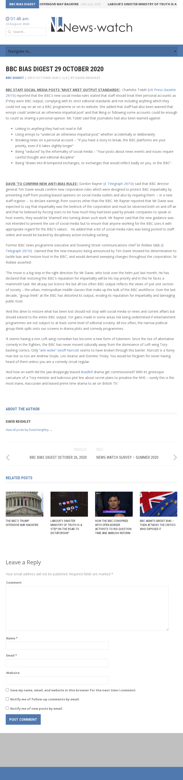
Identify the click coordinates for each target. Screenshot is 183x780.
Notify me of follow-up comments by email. (45, 699)
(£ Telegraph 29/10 (118, 183)
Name (12, 638)
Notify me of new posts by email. (36, 708)
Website (13, 673)
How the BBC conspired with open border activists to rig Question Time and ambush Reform (113, 527)
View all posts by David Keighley (29, 430)
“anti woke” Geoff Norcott (59, 350)
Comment (14, 582)
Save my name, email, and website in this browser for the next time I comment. (73, 690)
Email (11, 655)
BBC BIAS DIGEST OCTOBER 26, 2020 (58, 457)
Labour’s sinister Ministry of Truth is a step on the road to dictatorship (66, 527)
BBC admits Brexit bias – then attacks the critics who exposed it (158, 525)
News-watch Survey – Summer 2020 (127, 457)
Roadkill (87, 372)
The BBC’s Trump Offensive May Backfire (50, 4)
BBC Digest (15, 78)
